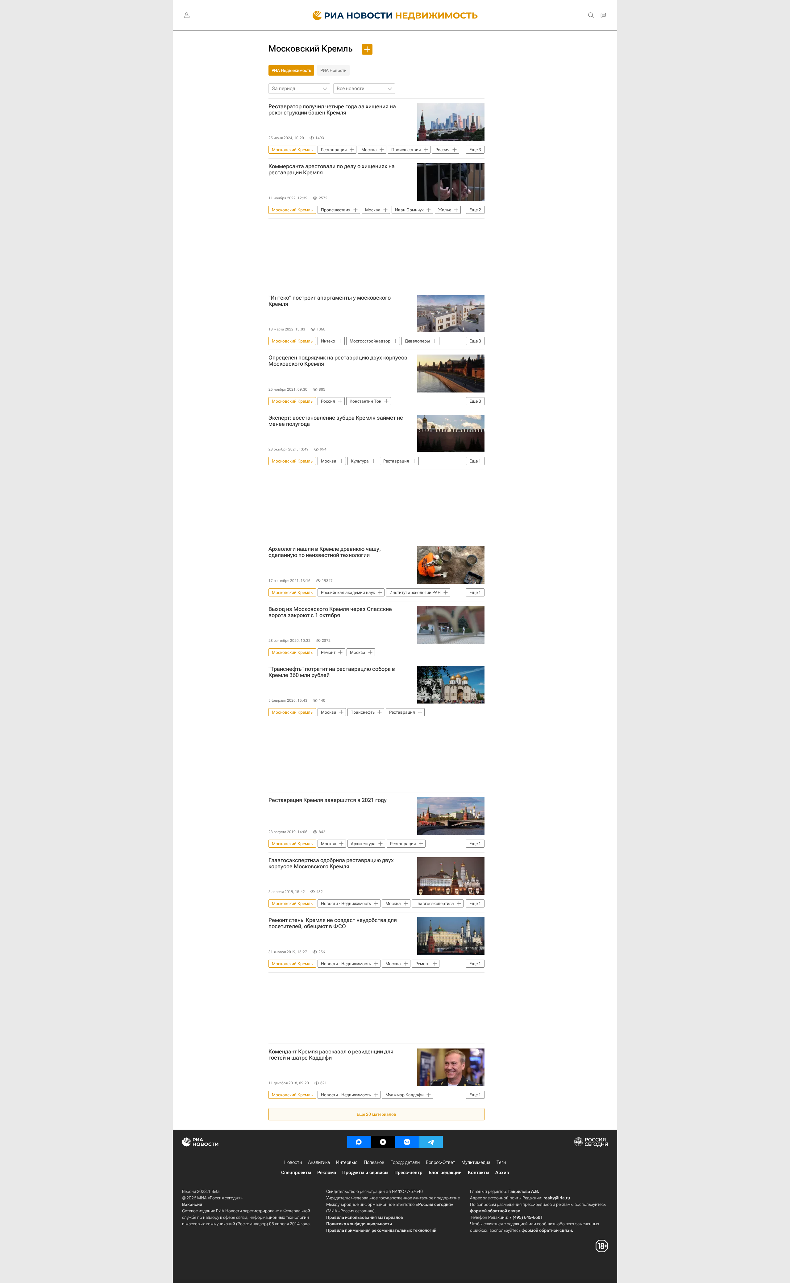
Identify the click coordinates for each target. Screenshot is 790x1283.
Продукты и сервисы (365, 1172)
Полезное (374, 1162)
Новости (293, 1162)
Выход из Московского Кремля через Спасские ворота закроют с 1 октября (330, 612)
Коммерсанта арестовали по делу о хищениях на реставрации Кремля (331, 169)
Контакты (478, 1172)
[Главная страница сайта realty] (395, 15)
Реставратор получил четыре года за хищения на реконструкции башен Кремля (332, 109)
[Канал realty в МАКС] (359, 1142)
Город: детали (405, 1162)
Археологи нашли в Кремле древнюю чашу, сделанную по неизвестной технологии (324, 552)
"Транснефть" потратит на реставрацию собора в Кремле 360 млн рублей (331, 672)
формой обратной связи (495, 1210)
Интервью (347, 1162)
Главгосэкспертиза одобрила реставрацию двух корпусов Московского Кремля (331, 863)
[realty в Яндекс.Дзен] (383, 1142)
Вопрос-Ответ (440, 1162)
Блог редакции (445, 1172)
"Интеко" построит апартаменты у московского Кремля (329, 301)
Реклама (326, 1172)
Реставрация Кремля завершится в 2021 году (327, 800)
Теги (501, 1162)
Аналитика (319, 1162)
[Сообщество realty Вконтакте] (407, 1142)
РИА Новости (333, 70)
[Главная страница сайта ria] (348, 15)
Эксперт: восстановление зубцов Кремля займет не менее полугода (335, 421)
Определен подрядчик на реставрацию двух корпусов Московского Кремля (337, 361)
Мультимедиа (475, 1162)
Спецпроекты (296, 1172)
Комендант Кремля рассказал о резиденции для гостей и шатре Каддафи (330, 1054)
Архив (502, 1172)
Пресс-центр (408, 1172)
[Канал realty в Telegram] (431, 1142)
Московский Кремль (310, 49)
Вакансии (192, 1204)
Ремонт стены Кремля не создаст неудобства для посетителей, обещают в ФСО (332, 923)
